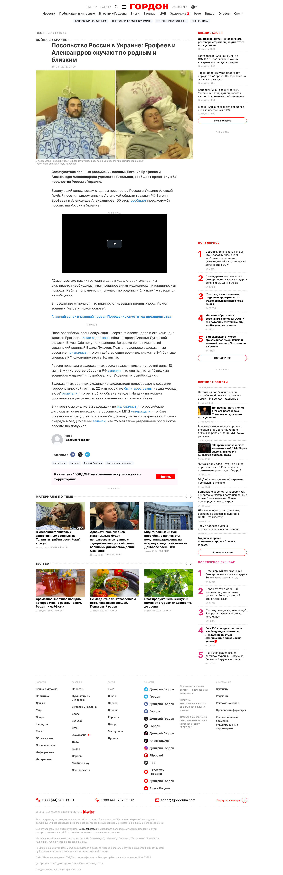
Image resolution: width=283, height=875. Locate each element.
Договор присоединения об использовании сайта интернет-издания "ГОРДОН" (194, 722)
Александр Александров (119, 463)
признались (77, 352)
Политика (164, 551)
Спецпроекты (81, 770)
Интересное (43, 759)
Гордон (40, 32)
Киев (111, 689)
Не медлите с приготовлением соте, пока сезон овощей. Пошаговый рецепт (113, 602)
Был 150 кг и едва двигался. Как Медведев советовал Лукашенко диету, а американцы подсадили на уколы (224, 634)
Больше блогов (222, 120)
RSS (152, 762)
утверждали (140, 411)
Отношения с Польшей (171, 21)
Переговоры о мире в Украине (131, 21)
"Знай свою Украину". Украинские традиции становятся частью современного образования (221, 93)
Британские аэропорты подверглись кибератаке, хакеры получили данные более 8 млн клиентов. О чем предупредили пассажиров (222, 496)
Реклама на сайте (227, 703)
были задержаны (96, 338)
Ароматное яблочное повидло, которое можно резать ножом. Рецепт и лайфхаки (59, 602)
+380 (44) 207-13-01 (58, 800)
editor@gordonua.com (178, 800)
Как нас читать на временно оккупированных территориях (227, 722)
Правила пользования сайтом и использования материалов (194, 690)
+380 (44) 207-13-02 (117, 800)
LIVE (163, 13)
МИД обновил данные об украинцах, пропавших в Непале (222, 481)
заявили (114, 370)
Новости (49, 13)
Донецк (113, 710)
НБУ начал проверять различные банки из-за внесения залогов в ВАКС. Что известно (219, 514)
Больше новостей (222, 552)
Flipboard (156, 755)
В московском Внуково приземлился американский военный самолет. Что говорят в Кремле (226, 341)
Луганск (113, 738)
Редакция (222, 696)
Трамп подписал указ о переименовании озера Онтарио (219, 527)
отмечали (69, 393)
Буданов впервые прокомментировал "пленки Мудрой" (216, 541)
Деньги (40, 703)
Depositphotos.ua (88, 828)
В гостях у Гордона (113, 13)
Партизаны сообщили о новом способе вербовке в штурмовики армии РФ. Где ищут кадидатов (219, 395)
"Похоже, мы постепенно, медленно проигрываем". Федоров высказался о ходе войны (224, 299)
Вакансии (222, 689)
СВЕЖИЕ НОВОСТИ (213, 382)
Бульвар (149, 13)
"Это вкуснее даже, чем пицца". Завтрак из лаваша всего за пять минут (226, 613)
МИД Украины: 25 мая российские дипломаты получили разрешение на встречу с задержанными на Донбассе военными (165, 539)
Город (111, 682)
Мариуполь (115, 731)
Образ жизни (44, 738)
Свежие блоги (210, 32)
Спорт (40, 717)
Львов (112, 696)
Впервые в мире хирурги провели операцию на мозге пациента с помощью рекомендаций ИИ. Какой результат (221, 431)
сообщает (138, 200)
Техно (40, 731)
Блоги (135, 13)
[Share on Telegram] (87, 454)
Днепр (112, 724)
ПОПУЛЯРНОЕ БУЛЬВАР (216, 562)
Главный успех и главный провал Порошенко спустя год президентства (111, 316)
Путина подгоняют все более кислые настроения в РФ (221, 108)
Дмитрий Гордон (162, 689)
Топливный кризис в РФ (91, 21)
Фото (197, 13)
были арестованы (138, 388)
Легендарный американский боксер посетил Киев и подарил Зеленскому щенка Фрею (226, 279)
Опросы (224, 13)
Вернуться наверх (228, 800)
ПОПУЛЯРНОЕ (209, 242)
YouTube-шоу (80, 763)
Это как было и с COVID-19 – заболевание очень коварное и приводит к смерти (218, 59)
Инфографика (45, 752)
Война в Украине (57, 32)
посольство (59, 463)
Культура (42, 724)
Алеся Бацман (160, 740)
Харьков (113, 717)
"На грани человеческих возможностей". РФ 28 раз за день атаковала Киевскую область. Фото (222, 449)
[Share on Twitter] (80, 454)
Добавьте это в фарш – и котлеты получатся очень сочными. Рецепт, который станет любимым (223, 593)
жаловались (126, 406)
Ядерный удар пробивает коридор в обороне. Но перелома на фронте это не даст (222, 76)
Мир (39, 710)
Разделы (77, 682)
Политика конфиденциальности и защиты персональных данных (193, 705)
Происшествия (46, 745)
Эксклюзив (178, 13)
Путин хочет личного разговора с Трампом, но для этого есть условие (221, 42)
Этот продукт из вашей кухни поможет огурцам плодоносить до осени (168, 602)
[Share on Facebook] (72, 454)
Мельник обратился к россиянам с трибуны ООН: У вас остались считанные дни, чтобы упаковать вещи (225, 320)
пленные (74, 463)
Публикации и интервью (77, 13)
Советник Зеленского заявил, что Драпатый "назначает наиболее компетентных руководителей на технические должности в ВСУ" (225, 258)
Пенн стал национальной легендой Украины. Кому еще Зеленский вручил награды (224, 656)
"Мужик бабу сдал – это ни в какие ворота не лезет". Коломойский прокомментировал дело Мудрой (220, 467)
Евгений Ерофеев (93, 463)
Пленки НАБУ (200, 21)
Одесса (112, 703)
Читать (165, 477)
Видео (209, 13)
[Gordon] (149, 7)
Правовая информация (231, 710)
